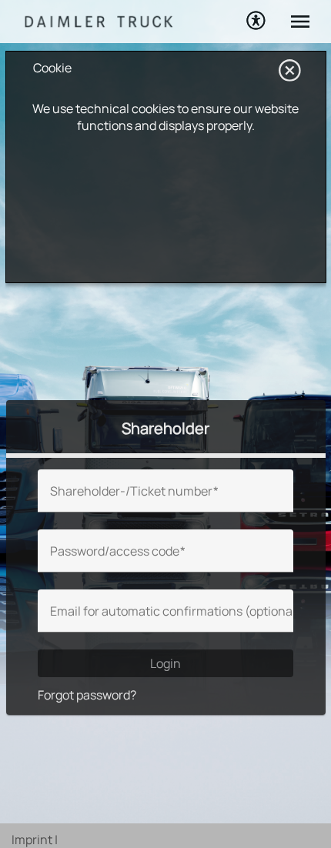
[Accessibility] (255, 20)
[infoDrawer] (297, 18)
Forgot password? (87, 694)
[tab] (166, 429)
